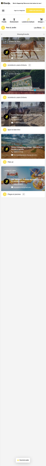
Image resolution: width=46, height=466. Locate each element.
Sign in (16, 10)
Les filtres (37, 28)
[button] (3, 11)
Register (22, 10)
